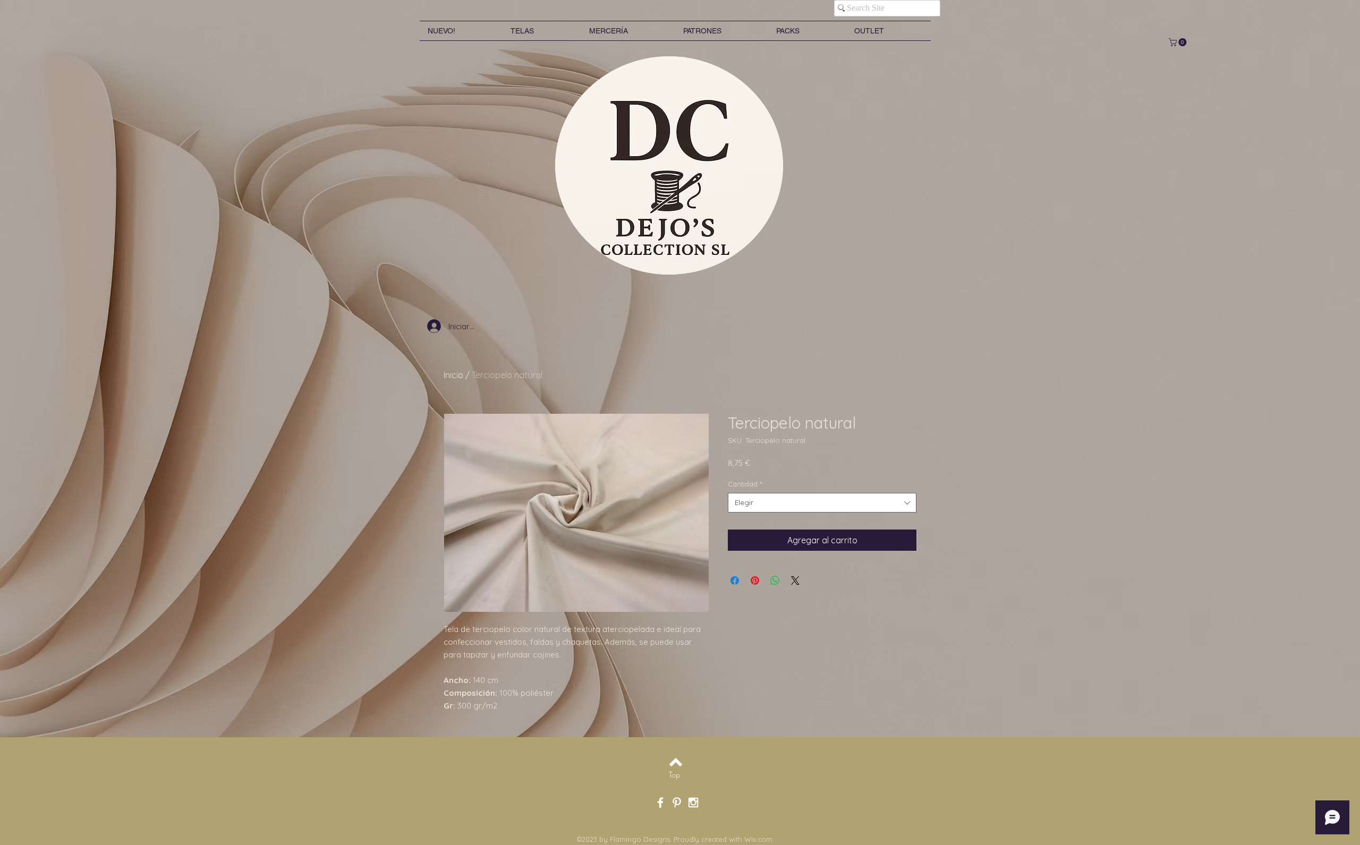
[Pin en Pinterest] (755, 580)
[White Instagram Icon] (693, 802)
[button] (1178, 42)
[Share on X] (795, 580)
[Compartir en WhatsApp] (775, 580)
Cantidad (745, 484)
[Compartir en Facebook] (734, 580)
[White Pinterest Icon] (677, 802)
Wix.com (758, 839)
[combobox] (822, 502)
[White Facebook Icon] (660, 802)
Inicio (453, 375)
